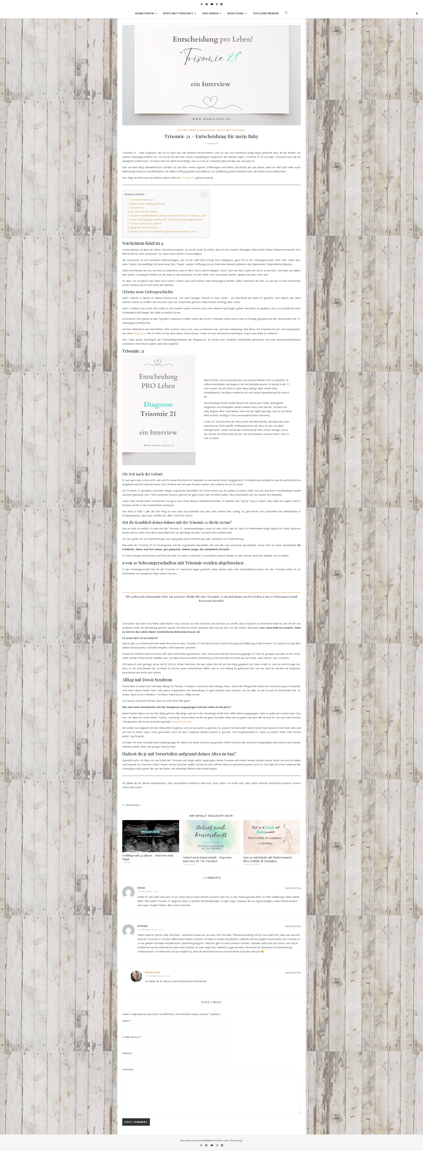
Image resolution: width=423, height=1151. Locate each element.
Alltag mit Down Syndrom (144, 227)
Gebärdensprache (181, 721)
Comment (127, 1069)
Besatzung (236, 13)
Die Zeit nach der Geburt (144, 211)
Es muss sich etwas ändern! (145, 223)
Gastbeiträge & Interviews (196, 130)
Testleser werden (266, 13)
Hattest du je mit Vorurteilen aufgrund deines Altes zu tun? (163, 231)
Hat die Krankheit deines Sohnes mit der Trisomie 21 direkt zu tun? (168, 215)
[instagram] (202, 4)
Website (127, 1053)
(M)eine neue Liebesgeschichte (147, 203)
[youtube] (212, 4)
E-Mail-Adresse (132, 1037)
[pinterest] (207, 4)
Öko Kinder (210, 13)
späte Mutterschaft (178, 13)
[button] (285, 13)
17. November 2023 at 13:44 (150, 929)
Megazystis (140, 333)
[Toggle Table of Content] (202, 195)
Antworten (293, 888)
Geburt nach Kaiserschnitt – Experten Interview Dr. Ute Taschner (207, 859)
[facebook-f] (217, 4)
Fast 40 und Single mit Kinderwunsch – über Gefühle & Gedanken (268, 859)
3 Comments (211, 143)
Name (126, 1020)
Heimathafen (144, 13)
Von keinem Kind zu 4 (142, 199)
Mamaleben (133, 805)
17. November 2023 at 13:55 (157, 976)
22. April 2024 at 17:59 (147, 891)
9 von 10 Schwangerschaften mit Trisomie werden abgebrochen (166, 219)
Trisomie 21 (188, 177)
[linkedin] (221, 4)
